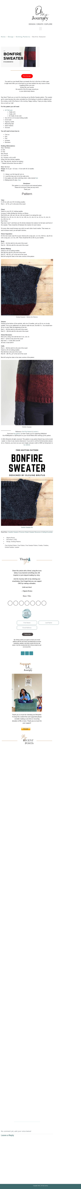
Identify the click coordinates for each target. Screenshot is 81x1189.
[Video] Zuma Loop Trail (27, 786)
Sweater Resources (35, 532)
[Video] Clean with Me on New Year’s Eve (27, 933)
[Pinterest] (27, 653)
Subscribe (27, 634)
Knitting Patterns (16, 541)
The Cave (27, 970)
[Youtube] (31, 653)
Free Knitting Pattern (11, 545)
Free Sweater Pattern (31, 545)
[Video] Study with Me (27, 823)
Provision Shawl (23, 532)
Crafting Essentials (47, 532)
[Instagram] (23, 653)
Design (8, 541)
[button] (40, 28)
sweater (17, 547)
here (36, 178)
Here (19, 180)
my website (27, 445)
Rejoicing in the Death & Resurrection (27, 1007)
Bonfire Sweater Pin (27, 527)
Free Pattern (21, 545)
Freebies (45, 545)
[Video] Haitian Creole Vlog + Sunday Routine (27, 896)
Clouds (27, 1044)
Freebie (40, 545)
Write (27, 1117)
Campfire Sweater (13, 532)
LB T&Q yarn (9, 110)
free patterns (17, 433)
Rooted (27, 1080)
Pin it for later (27, 76)
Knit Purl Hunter (26, 431)
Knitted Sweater (9, 547)
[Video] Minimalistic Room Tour (27, 859)
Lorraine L (36, 431)
